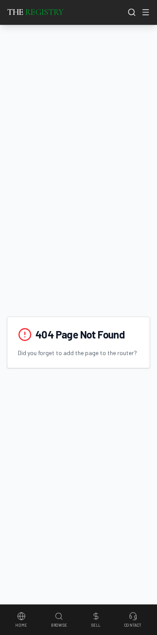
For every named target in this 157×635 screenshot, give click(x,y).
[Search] (131, 12)
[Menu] (145, 12)
